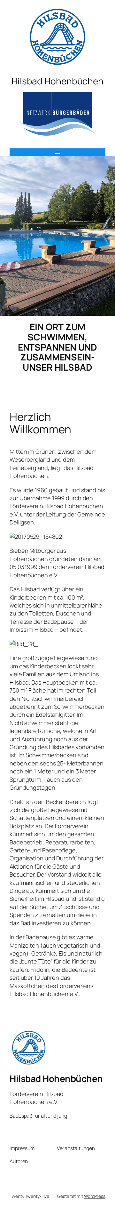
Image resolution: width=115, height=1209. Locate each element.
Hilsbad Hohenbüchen (56, 1078)
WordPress (94, 1196)
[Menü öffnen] (57, 152)
